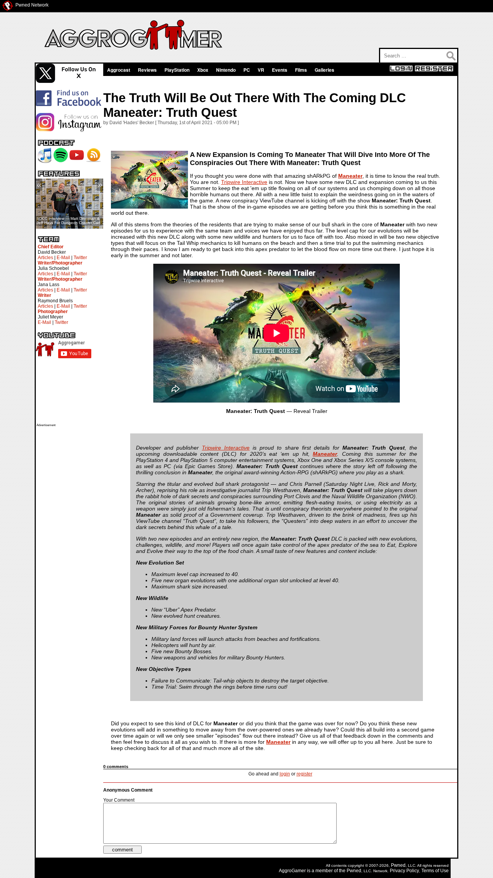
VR (261, 69)
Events (279, 69)
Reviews (147, 69)
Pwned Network (32, 5)
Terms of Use (435, 870)
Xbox (202, 69)
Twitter (80, 257)
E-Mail (63, 257)
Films (301, 69)
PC (246, 69)
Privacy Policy (404, 870)
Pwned (398, 865)
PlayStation (176, 69)
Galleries (324, 69)
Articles (45, 257)
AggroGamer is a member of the (313, 870)
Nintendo (226, 69)
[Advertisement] (67, 542)
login (285, 774)
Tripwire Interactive (244, 182)
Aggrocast (118, 69)
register (304, 774)
